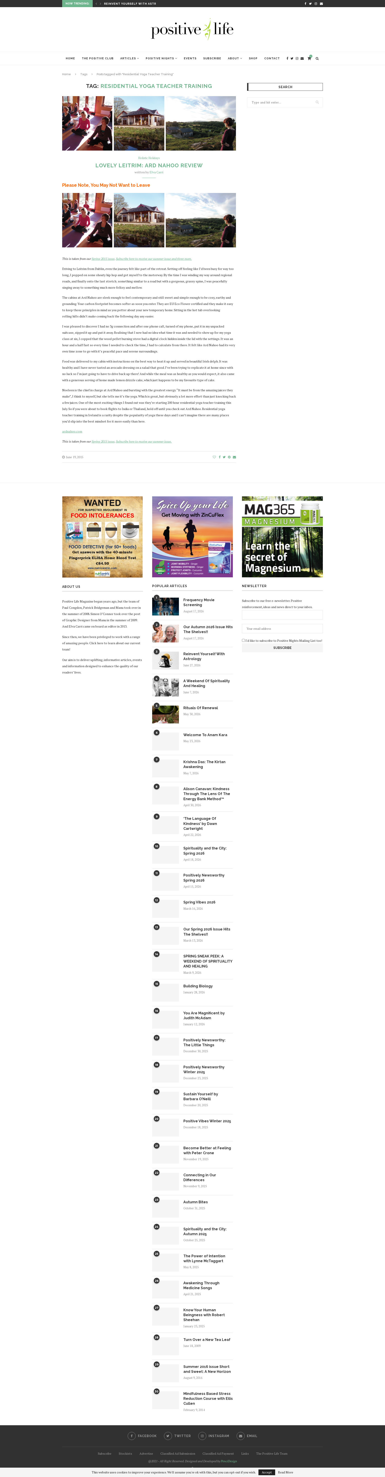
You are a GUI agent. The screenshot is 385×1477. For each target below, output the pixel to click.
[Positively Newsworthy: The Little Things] (165, 1047)
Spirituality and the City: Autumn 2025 (205, 1231)
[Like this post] (214, 457)
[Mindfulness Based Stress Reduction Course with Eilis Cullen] (165, 1400)
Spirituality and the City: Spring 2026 (205, 850)
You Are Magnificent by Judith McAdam (204, 1015)
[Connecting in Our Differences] (165, 1182)
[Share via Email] (234, 457)
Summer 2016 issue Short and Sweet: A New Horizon (207, 1369)
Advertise (146, 1453)
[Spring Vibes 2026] (165, 909)
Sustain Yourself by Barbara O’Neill (200, 1096)
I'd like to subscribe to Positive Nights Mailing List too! (283, 640)
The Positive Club (98, 58)
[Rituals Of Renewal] (165, 714)
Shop (253, 58)
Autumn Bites (195, 1202)
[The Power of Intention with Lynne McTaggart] (165, 1263)
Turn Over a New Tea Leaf (206, 1340)
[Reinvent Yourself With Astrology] (165, 660)
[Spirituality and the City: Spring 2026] (165, 855)
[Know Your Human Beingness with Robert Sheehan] (165, 1317)
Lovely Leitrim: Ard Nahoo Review (149, 165)
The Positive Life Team (271, 1453)
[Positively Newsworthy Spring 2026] (165, 882)
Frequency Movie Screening (199, 602)
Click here (96, 643)
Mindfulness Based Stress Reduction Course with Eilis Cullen (208, 1399)
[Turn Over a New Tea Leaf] (165, 1346)
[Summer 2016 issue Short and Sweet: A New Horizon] (165, 1373)
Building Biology (198, 986)
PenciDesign (229, 1461)
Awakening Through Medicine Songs (201, 1285)
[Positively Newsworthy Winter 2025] (165, 1074)
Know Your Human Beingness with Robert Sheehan (204, 1315)
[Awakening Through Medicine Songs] (165, 1290)
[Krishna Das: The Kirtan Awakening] (165, 768)
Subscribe (212, 58)
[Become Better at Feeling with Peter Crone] (165, 1155)
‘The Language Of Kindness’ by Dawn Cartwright (200, 823)
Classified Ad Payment (218, 1453)
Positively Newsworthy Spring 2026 (204, 877)
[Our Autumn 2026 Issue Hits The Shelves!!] (165, 633)
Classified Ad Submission (177, 1453)
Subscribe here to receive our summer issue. (144, 441)
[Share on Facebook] (220, 457)
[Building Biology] (165, 993)
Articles (128, 58)
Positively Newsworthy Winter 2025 (204, 1069)
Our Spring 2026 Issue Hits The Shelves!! (206, 931)
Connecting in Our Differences (199, 1177)
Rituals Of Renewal (200, 708)
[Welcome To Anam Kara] (165, 741)
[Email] (321, 3)
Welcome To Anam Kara (205, 735)
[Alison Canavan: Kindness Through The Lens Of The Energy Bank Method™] (165, 795)
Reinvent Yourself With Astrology (136, 3)
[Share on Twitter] (224, 457)
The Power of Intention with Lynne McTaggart (204, 1258)
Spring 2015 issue (103, 259)
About (233, 58)
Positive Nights (160, 58)
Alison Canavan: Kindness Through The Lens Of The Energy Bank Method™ (206, 794)
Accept (267, 1472)
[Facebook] (305, 3)
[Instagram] (316, 3)
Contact (272, 58)
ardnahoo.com (72, 431)
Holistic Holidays (149, 158)
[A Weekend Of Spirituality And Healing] (165, 687)
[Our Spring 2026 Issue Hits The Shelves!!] (165, 936)
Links (245, 1453)
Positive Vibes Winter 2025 (207, 1121)
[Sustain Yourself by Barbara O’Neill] (165, 1101)
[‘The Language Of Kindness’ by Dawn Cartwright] (165, 825)
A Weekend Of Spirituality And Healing (206, 683)
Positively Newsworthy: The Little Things (204, 1042)
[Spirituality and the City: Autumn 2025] (165, 1236)
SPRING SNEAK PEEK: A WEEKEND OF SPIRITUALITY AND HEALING (207, 961)
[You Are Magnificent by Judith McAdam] (165, 1020)
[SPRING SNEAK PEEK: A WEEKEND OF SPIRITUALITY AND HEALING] (165, 963)
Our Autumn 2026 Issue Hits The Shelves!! (208, 629)
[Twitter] (310, 3)
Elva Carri (156, 172)
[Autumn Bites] (165, 1209)
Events (190, 58)
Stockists (125, 1453)
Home (70, 58)
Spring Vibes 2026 (199, 902)
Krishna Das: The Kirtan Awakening (204, 764)
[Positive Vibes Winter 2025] (165, 1128)
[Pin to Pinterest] (229, 457)
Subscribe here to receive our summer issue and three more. (154, 259)
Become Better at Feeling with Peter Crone (207, 1150)
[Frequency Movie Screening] (165, 606)
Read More (285, 1472)
